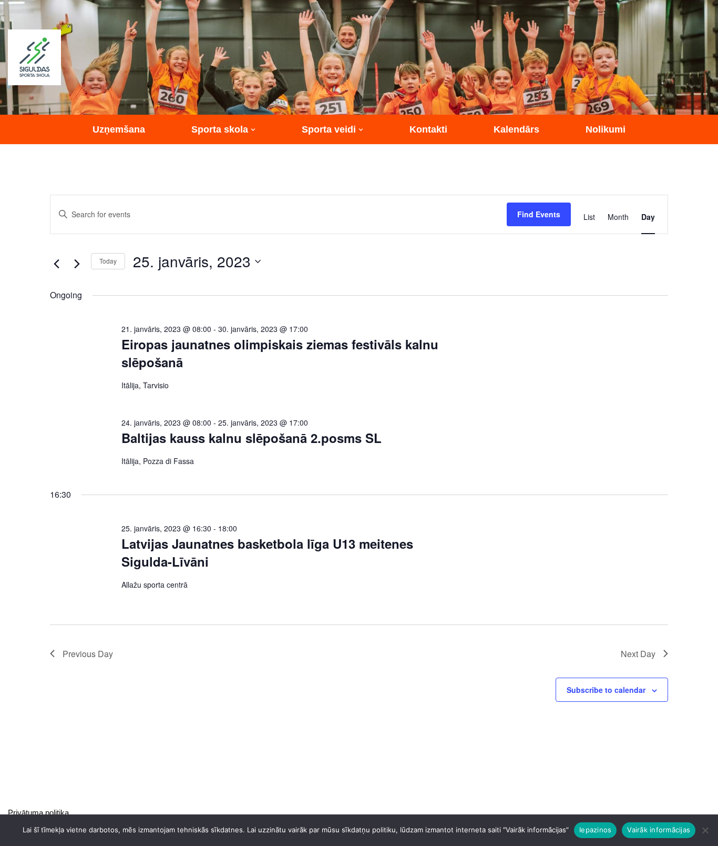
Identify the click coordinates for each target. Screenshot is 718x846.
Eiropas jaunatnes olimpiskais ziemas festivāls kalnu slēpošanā (279, 353)
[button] (253, 129)
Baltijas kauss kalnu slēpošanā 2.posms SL (251, 438)
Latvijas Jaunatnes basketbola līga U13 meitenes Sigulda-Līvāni (267, 552)
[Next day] (76, 264)
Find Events (538, 214)
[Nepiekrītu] (705, 830)
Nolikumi (605, 129)
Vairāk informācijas (658, 829)
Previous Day (88, 654)
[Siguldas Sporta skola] (34, 57)
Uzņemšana (119, 129)
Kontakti (428, 129)
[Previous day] (56, 264)
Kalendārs (516, 129)
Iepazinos (595, 829)
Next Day (638, 654)
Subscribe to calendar (606, 689)
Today (108, 260)
